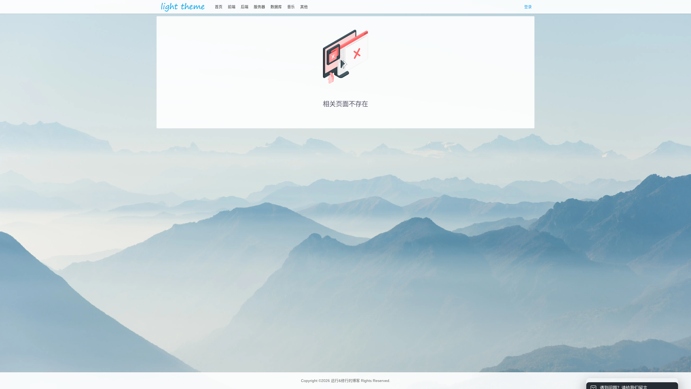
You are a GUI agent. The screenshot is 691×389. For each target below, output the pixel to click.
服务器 (259, 7)
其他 (304, 7)
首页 (218, 7)
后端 (244, 7)
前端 (231, 7)
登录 (528, 7)
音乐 (291, 7)
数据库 (276, 7)
